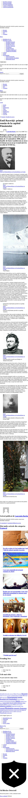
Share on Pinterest (4, 172)
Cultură (4, 52)
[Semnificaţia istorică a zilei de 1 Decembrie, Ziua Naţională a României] (15, 605)
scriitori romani (16, 710)
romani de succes (4, 710)
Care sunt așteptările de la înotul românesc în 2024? (13, 570)
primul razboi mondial (16, 706)
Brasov (15, 693)
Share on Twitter (21, 172)
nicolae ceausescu (19, 704)
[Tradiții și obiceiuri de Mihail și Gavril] (15, 626)
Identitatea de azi (7, 39)
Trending (5, 34)
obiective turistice (5, 706)
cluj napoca (5, 695)
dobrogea (18, 699)
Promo (4, 722)
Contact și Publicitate (8, 5)
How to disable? (4, 796)
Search (21, 73)
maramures (22, 701)
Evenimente (9, 47)
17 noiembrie (9, 523)
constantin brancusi (15, 695)
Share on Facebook (13, 172)
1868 (13, 523)
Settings (5, 113)
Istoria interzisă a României (12, 58)
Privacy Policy (6, 723)
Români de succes (10, 44)
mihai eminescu (18, 703)
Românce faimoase (10, 46)
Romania (9, 708)
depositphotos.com (7, 718)
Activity (5, 110)
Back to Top (3, 726)
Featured (3, 528)
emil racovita (18, 523)
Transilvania (3, 713)
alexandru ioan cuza (4, 693)
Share (1, 170)
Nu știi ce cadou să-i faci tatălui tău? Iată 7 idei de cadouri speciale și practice (15, 549)
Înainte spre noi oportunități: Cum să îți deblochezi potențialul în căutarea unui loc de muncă (15, 593)
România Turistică (7, 1)
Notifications (6, 111)
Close (1, 727)
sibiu (20, 710)
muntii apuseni (10, 704)
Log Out (5, 114)
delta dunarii (5, 697)
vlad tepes (9, 713)
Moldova (5, 704)
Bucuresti (25, 694)
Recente (5, 30)
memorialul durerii (8, 703)
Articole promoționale (8, 7)
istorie (18, 701)
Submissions (6, 107)
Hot (4, 33)
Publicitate (5, 719)
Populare (5, 31)
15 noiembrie (3, 523)
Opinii (4, 54)
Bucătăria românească (11, 50)
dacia (26, 695)
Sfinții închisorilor (10, 56)
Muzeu (14, 704)
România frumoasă (10, 42)
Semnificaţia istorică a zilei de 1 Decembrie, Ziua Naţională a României (15, 615)
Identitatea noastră (7, 40)
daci (24, 695)
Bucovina (19, 693)
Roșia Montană (11, 710)
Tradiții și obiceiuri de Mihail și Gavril (14, 635)
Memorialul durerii (10, 59)
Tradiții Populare (10, 48)
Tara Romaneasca (6, 711)
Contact (5, 720)
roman (22, 706)
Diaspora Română (7, 3)
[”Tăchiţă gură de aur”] (15, 645)
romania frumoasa (20, 708)
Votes (4, 109)
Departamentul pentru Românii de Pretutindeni (11, 698)
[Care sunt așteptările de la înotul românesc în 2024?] (15, 560)
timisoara (11, 711)
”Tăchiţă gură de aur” (10, 655)
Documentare (6, 55)
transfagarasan (18, 711)
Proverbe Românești (8, 4)
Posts (4, 106)
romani (2, 708)
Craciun (20, 695)
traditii (14, 711)
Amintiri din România (11, 51)
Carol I (1, 695)
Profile (4, 105)
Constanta (9, 695)
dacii (1, 697)
